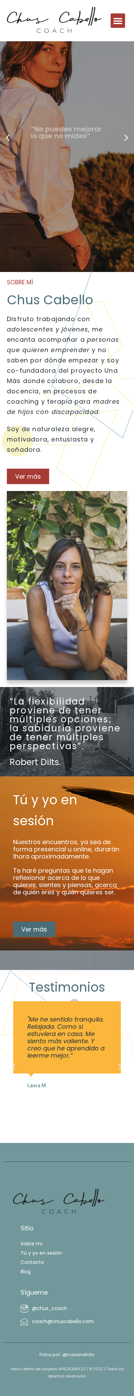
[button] (118, 20)
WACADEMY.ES (72, 1369)
